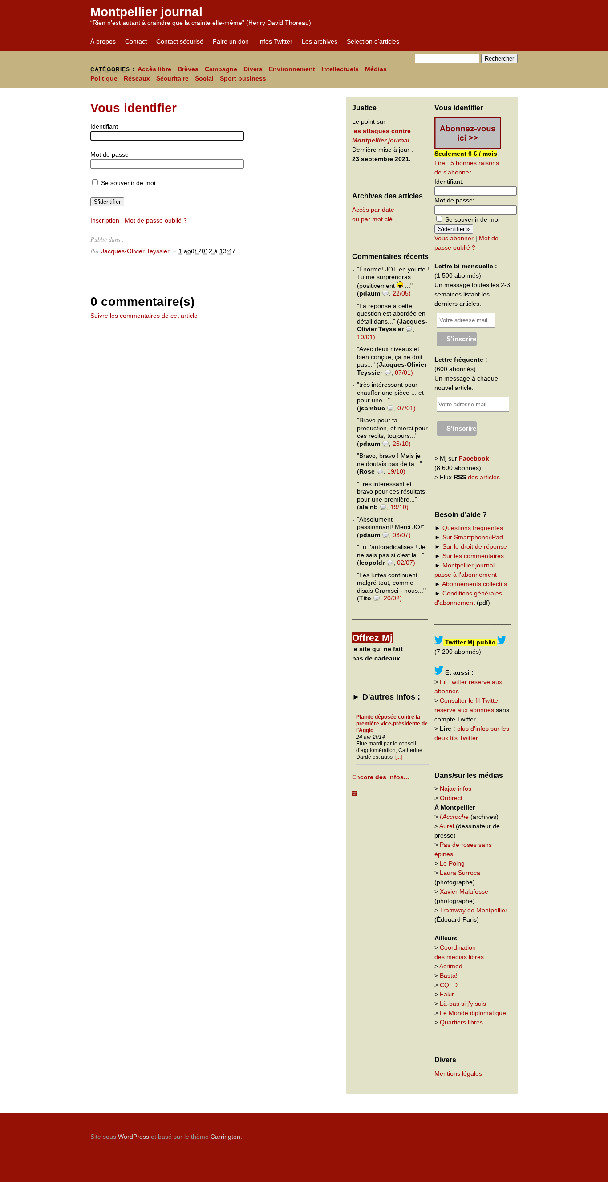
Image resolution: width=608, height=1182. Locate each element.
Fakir (447, 994)
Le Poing (452, 863)
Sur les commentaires (473, 555)
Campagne (221, 69)
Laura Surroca (460, 872)
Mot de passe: (454, 200)
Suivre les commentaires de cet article (144, 315)
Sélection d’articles (373, 41)
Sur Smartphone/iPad (472, 537)
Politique (104, 78)
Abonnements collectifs (474, 583)
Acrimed (450, 966)
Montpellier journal (146, 12)
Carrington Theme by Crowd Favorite (462, 1133)
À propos (103, 41)
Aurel (446, 826)
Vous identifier (133, 108)
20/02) (393, 598)
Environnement (292, 69)
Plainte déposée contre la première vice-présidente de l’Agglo (392, 723)
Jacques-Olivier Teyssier (135, 251)
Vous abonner (454, 238)
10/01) (366, 336)
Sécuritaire (172, 78)
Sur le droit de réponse (474, 546)
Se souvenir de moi (127, 182)
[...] (398, 757)
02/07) (406, 562)
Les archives (319, 41)
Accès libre (154, 69)
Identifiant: (449, 181)
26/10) (402, 443)
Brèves (188, 69)
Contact (136, 41)
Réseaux (137, 78)
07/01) (404, 372)
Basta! (449, 975)
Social (204, 78)
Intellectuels (340, 69)
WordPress (133, 1136)
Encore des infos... (380, 777)
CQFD (449, 984)
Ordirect (451, 797)
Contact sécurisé (179, 41)
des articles (484, 477)
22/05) (402, 293)
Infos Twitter (275, 41)
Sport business (243, 78)
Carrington (225, 1136)
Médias (376, 69)
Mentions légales (458, 1073)
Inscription (104, 220)
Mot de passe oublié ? (156, 220)
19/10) (396, 471)
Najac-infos (455, 788)
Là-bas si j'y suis (463, 1003)
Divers (253, 69)
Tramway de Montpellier (473, 910)
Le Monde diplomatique (473, 1012)
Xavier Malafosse (464, 891)
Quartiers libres (461, 1022)
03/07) (402, 534)
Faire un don (231, 41)
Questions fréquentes (472, 527)
